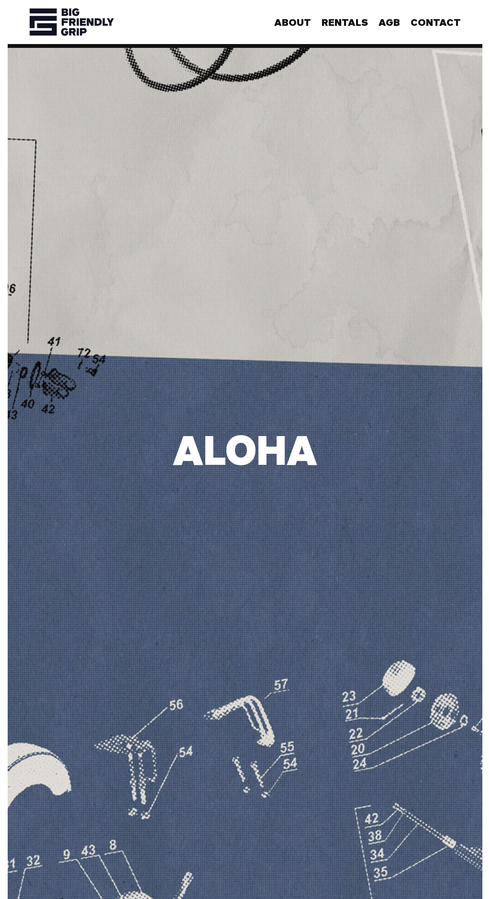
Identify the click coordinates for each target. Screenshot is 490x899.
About (292, 22)
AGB (389, 22)
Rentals (345, 22)
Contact (436, 22)
